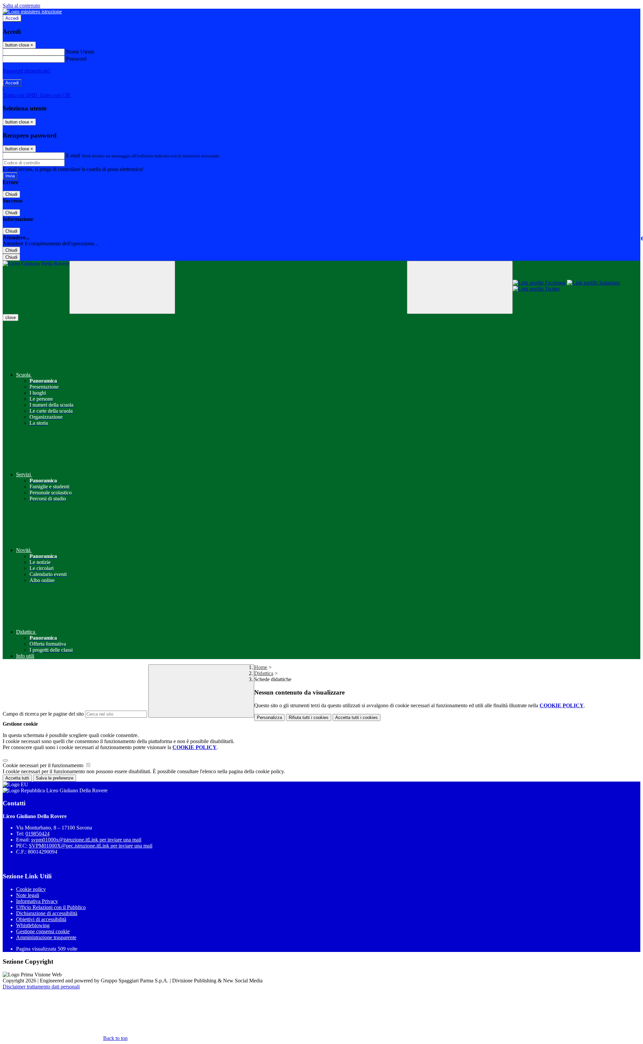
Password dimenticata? (27, 71)
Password (76, 59)
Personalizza (269, 717)
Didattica (263, 673)
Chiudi (11, 194)
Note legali (27, 895)
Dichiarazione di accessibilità (46, 913)
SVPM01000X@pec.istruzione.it (90, 846)
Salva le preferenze (54, 778)
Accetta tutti (356, 717)
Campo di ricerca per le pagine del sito (43, 714)
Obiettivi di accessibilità (41, 919)
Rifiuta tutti (309, 717)
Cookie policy (31, 889)
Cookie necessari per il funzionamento (44, 765)
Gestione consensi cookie (43, 931)
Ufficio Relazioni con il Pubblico (51, 907)
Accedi (12, 18)
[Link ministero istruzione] (32, 11)
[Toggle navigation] (122, 287)
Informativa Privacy (37, 901)
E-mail (73, 155)
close (10, 317)
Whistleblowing (33, 925)
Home (260, 667)
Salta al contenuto (21, 5)
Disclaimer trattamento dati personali (41, 986)
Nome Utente (80, 52)
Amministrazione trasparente (46, 937)
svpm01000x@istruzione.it (86, 839)
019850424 (37, 833)
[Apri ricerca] (460, 287)
